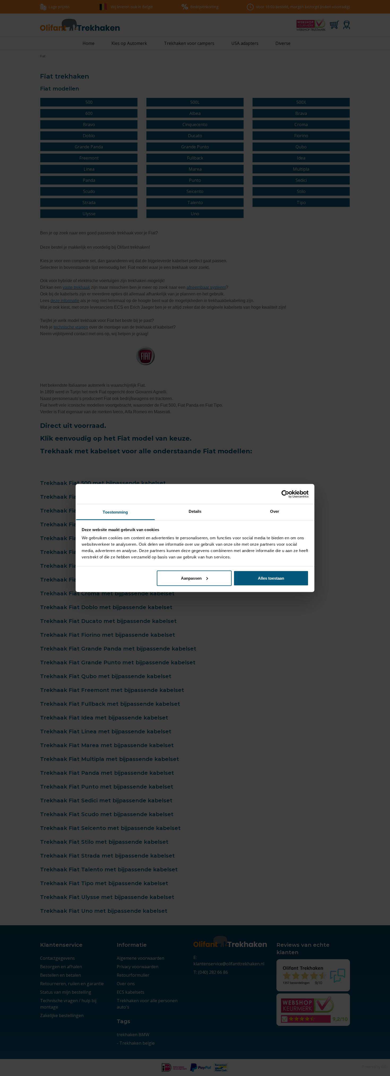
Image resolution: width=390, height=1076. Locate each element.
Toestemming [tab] (115, 512)
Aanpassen (191, 578)
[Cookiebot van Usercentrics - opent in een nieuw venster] (285, 494)
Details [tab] (195, 511)
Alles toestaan (271, 578)
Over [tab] (274, 511)
